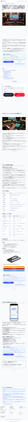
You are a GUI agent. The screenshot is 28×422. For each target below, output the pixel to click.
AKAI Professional (6, 364)
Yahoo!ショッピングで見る (14, 270)
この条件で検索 (9, 61)
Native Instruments (13, 364)
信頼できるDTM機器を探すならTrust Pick (8, 77)
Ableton (19, 364)
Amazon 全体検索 (7, 3)
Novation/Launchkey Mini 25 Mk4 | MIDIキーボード (11, 264)
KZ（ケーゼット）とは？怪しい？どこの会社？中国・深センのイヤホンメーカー (13, 393)
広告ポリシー (20, 414)
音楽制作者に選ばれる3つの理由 (7, 72)
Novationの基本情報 (6, 73)
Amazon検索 (18, 1)
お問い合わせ (11, 413)
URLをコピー (20, 61)
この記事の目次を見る (14, 81)
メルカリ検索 (2, 413)
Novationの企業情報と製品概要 (6, 71)
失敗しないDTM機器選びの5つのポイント (8, 79)
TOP (2, 3)
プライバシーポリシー (21, 413)
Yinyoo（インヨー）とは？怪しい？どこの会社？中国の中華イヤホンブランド (13, 396)
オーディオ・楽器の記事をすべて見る (7, 403)
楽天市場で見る (14, 268)
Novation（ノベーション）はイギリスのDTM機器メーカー (10, 70)
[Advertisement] (14, 33)
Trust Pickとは (25, 1)
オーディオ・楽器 (12, 3)
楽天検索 (22, 1)
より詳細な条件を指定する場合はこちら (19, 63)
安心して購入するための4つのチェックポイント (9, 78)
